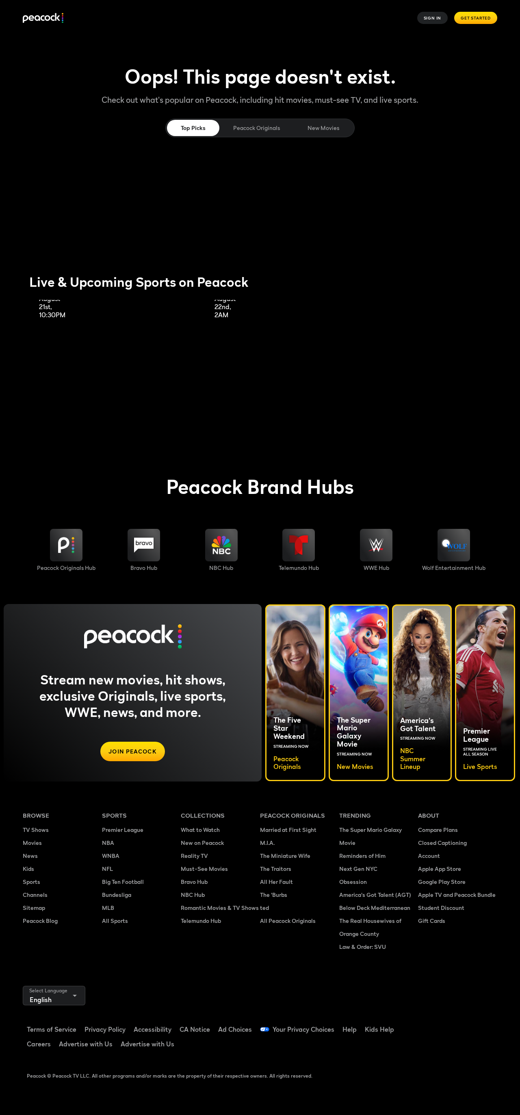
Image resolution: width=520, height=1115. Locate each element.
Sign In (433, 17)
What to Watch (200, 829)
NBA (108, 842)
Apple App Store (439, 868)
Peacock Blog (40, 920)
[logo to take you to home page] (43, 18)
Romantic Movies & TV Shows (220, 907)
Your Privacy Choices (303, 1029)
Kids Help (379, 1029)
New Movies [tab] (323, 127)
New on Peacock (202, 842)
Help (349, 1029)
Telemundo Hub (201, 920)
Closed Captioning (442, 842)
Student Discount (441, 907)
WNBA (110, 855)
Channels (35, 894)
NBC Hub (193, 894)
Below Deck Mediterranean (374, 907)
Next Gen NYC (358, 868)
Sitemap (34, 907)
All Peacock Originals (288, 920)
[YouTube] (471, 1024)
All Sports (115, 920)
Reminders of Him (362, 855)
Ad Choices (235, 1029)
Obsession (353, 881)
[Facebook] (429, 1024)
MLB (108, 907)
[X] (450, 1047)
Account (429, 855)
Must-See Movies (204, 868)
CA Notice (195, 1029)
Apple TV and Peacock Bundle (457, 894)
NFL (107, 868)
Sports (31, 881)
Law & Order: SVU (362, 946)
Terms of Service (51, 1029)
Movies (32, 842)
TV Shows (36, 829)
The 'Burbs (273, 894)
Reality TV (194, 855)
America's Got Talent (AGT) (375, 894)
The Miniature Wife (285, 855)
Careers (39, 1044)
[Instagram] (429, 1047)
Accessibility (152, 1029)
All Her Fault (276, 881)
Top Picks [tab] (193, 127)
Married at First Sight (288, 829)
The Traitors (275, 868)
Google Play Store (442, 881)
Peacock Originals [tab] (256, 127)
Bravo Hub (194, 881)
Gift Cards (431, 920)
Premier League (122, 829)
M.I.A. (267, 842)
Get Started (476, 17)
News (30, 855)
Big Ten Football (123, 881)
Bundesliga (116, 894)
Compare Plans (438, 829)
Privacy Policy (105, 1029)
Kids (28, 868)
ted (264, 907)
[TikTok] (450, 1024)
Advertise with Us (86, 1044)
